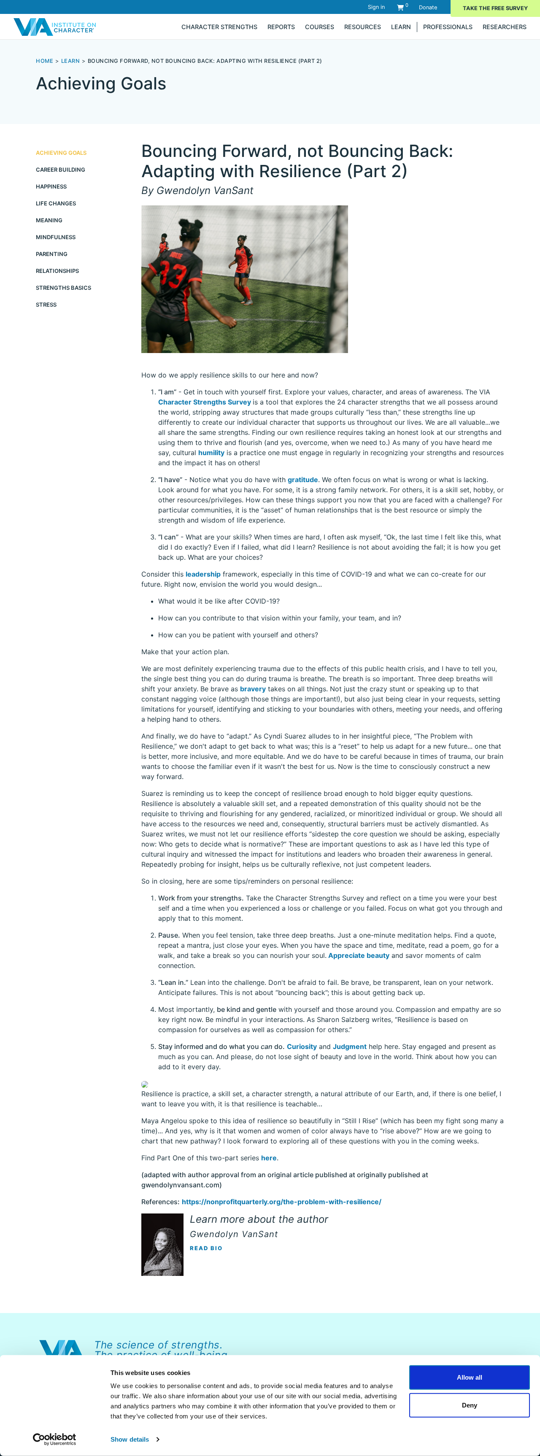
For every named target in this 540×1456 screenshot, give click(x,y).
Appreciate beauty (358, 955)
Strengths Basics (63, 287)
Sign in (376, 7)
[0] (400, 7)
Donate (428, 7)
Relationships (57, 270)
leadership (203, 574)
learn (70, 61)
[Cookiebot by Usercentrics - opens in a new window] (55, 1439)
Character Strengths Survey (205, 402)
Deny (469, 1404)
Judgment (350, 1046)
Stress (46, 304)
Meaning (49, 220)
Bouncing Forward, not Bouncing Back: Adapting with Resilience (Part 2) (205, 61)
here (269, 1158)
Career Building (60, 169)
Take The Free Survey (495, 8)
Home (44, 61)
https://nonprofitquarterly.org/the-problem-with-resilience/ (281, 1201)
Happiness (51, 186)
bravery (253, 689)
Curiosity (302, 1046)
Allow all (469, 1377)
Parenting (52, 254)
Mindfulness (56, 237)
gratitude (303, 479)
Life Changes (56, 203)
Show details (130, 1439)
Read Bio (206, 1248)
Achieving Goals (61, 152)
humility (211, 452)
